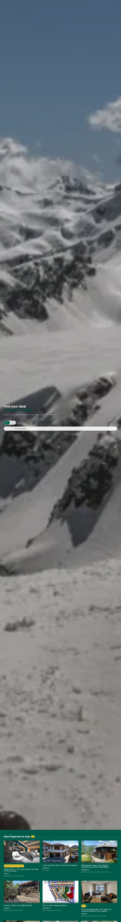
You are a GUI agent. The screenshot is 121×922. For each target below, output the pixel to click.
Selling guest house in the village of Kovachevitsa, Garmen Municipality (95, 866)
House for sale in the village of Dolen (18, 905)
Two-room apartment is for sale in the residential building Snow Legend (96, 910)
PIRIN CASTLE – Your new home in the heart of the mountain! (21, 870)
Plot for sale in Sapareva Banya (55, 905)
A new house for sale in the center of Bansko (60, 865)
